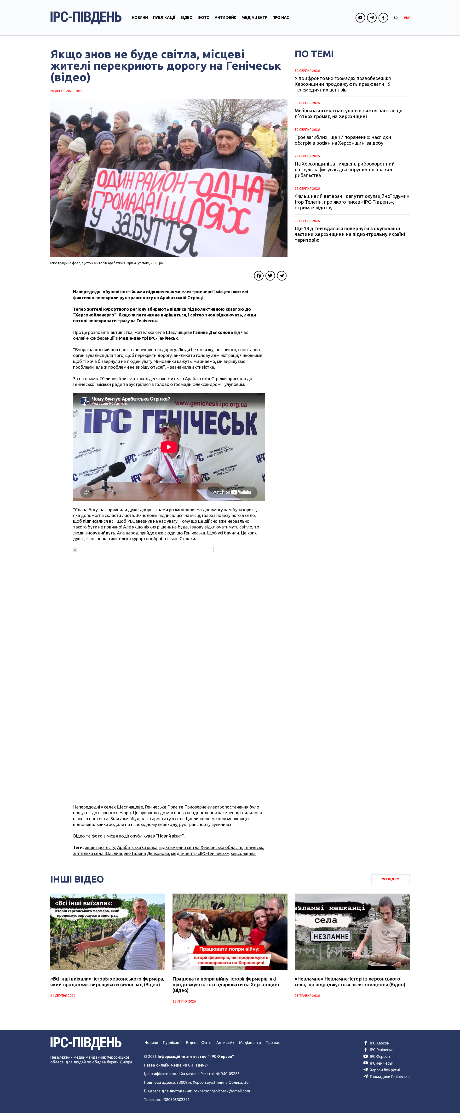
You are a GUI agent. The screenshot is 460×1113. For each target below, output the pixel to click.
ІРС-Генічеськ (381, 1063)
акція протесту (100, 847)
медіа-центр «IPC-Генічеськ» (200, 853)
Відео (186, 17)
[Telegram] (282, 276)
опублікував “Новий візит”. (157, 835)
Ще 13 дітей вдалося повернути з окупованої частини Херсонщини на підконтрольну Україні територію (350, 234)
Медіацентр (254, 17)
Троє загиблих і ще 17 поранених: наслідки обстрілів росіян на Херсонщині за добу (343, 140)
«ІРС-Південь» (195, 1065)
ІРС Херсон (379, 1043)
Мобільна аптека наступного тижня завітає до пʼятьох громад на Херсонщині (348, 113)
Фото (204, 17)
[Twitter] (270, 276)
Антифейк (225, 17)
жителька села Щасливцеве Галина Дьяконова (121, 853)
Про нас (280, 17)
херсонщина (243, 853)
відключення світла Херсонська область (200, 847)
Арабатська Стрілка (137, 847)
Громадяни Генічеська (389, 1076)
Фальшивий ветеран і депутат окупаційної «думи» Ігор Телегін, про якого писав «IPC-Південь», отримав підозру (352, 201)
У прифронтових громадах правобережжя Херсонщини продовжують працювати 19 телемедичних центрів (343, 83)
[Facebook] (258, 276)
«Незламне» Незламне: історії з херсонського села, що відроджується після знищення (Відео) (350, 981)
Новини (140, 17)
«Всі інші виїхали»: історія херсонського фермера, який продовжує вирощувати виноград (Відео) (107, 981)
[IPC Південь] (86, 17)
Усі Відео (390, 879)
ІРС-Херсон (379, 1056)
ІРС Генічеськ (381, 1050)
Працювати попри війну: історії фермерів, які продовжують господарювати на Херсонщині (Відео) (225, 984)
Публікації (164, 17)
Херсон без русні (384, 1070)
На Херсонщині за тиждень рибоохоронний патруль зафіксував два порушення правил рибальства (345, 169)
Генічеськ (253, 847)
